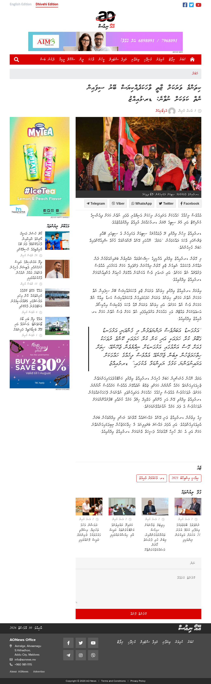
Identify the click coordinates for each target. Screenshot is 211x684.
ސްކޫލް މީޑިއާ (67, 59)
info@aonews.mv (25, 659)
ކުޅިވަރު (160, 59)
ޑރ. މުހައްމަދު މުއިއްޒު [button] (151, 478)
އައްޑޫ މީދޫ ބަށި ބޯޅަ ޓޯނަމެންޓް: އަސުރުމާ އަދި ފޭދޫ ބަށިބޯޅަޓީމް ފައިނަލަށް (28, 324)
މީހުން (102, 59)
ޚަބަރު (183, 59)
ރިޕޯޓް (172, 59)
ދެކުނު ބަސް (47, 59)
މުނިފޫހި (148, 59)
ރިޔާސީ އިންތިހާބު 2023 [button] (185, 478)
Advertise (39, 672)
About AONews (19, 672)
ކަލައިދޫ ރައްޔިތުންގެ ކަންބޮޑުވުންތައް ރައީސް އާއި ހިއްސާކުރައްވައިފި (122, 530)
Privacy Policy (137, 680)
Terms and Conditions (113, 680)
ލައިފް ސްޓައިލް (118, 59)
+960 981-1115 (23, 664)
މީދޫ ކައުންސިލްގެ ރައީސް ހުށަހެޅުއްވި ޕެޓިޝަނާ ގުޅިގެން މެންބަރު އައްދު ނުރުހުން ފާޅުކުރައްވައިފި (26, 270)
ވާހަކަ (91, 59)
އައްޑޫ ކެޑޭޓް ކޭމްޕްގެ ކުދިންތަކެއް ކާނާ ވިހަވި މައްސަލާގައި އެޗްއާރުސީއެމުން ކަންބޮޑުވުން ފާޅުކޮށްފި (26, 298)
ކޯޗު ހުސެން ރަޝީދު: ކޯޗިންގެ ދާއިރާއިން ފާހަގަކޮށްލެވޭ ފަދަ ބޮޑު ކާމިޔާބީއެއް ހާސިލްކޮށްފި (29, 241)
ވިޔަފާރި (135, 59)
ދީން (82, 59)
